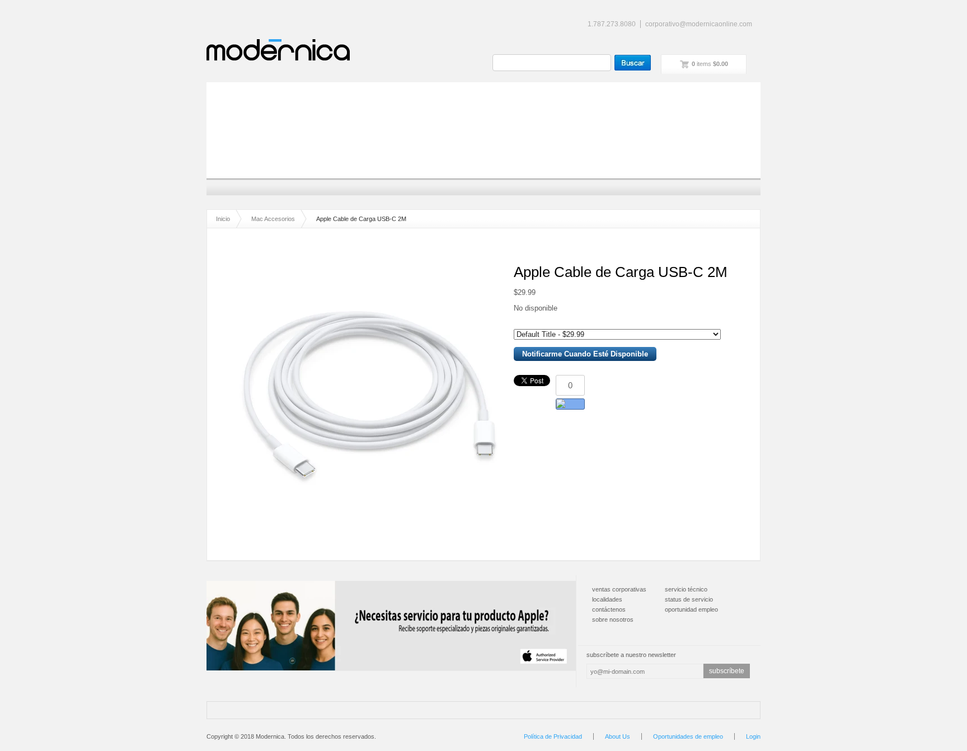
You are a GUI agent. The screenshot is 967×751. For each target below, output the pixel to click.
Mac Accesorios (273, 218)
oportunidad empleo (691, 609)
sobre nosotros (612, 619)
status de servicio (689, 599)
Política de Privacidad (553, 736)
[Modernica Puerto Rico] (278, 49)
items (710, 63)
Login (753, 736)
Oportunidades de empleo (688, 736)
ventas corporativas (619, 589)
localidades (607, 599)
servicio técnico (686, 589)
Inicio (223, 218)
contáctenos (609, 609)
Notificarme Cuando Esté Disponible (585, 354)
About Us (617, 736)
